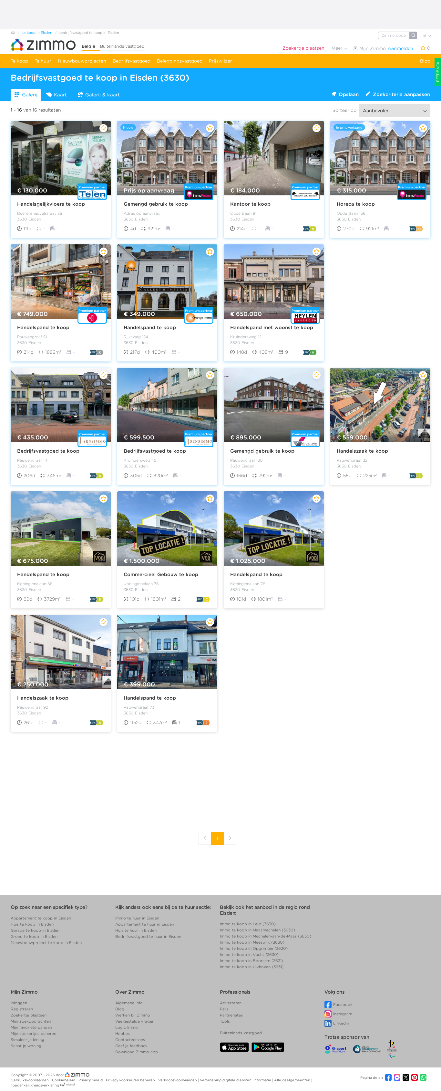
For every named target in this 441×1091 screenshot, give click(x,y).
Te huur (43, 61)
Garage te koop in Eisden (35, 930)
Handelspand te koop (43, 327)
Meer (338, 48)
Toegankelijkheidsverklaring (35, 1085)
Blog (425, 61)
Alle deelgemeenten (292, 1080)
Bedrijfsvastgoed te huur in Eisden (148, 936)
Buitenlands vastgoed (122, 46)
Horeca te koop (356, 204)
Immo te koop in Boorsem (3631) (251, 960)
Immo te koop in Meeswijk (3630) (252, 942)
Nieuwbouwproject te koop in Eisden (46, 942)
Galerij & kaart (102, 95)
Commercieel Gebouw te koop (161, 574)
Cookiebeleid (64, 1080)
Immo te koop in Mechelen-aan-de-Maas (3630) (265, 936)
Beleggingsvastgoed (179, 61)
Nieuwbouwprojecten (82, 61)
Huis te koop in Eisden (32, 924)
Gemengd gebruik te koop (156, 204)
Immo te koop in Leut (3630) (248, 923)
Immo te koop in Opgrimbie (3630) (254, 948)
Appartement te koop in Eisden (41, 918)
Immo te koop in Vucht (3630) (249, 954)
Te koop (19, 61)
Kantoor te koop (250, 204)
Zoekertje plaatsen (303, 48)
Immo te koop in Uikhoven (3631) (251, 966)
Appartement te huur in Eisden (144, 924)
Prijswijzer (220, 61)
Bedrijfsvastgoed (131, 61)
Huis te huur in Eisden (136, 930)
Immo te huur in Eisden (137, 918)
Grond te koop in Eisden (34, 936)
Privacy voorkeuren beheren (131, 1080)
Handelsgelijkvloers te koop (51, 204)
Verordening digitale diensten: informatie (236, 1080)
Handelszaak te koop (362, 451)
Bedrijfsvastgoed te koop (48, 451)
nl (425, 35)
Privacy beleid (91, 1080)
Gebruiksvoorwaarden (30, 1080)
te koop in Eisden (37, 32)
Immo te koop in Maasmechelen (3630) (257, 930)
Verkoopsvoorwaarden (178, 1080)
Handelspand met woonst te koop (271, 327)
